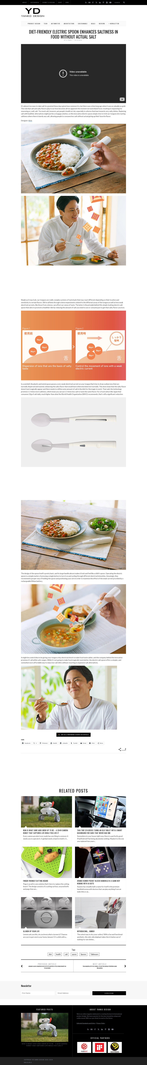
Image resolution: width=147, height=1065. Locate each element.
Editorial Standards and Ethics (86, 1023)
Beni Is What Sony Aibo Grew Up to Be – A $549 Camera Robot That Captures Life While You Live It (45, 831)
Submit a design (48, 2)
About (24, 2)
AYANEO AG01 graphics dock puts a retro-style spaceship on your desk (47, 966)
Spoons (83, 954)
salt (66, 954)
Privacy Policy (100, 1023)
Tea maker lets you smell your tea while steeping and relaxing (100, 966)
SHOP (60, 2)
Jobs (67, 2)
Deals (93, 24)
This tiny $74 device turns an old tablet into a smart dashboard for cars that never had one (99, 831)
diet (50, 954)
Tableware (94, 954)
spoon (74, 954)
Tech (45, 24)
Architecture (69, 24)
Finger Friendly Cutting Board (35, 881)
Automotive (55, 24)
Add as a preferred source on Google (75, 734)
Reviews (102, 24)
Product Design (34, 24)
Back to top (27, 1062)
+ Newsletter (114, 24)
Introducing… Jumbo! (86, 931)
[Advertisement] (89, 12)
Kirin (30, 121)
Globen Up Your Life (31, 931)
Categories (34, 2)
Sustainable (83, 24)
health (58, 954)
